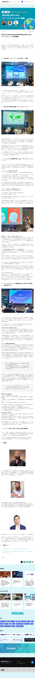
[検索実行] (22, 2)
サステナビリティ (27, 623)
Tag (29, 1)
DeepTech (28, 621)
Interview (3, 4)
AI (16, 621)
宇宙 (10, 623)
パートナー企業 (13, 621)
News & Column (21, 663)
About (32, 1)
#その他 (3, 557)
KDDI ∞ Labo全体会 (3, 621)
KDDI (19, 621)
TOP (0, 4)
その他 (3, 31)
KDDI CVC (2, 623)
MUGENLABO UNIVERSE (19, 623)
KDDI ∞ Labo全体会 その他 (19, 626)
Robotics (13, 623)
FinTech (32, 623)
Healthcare (6, 623)
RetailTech (13, 626)
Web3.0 (32, 621)
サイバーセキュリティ (7, 626)
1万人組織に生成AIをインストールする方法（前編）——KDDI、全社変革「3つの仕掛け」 (16, 548)
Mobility (2, 626)
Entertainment (23, 621)
